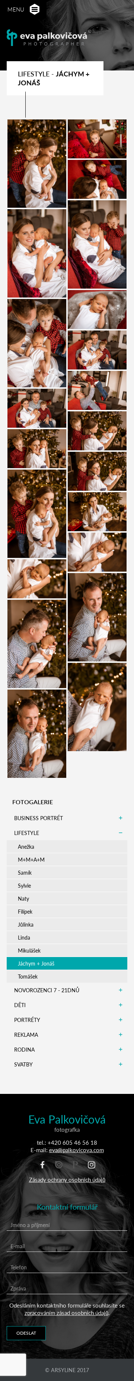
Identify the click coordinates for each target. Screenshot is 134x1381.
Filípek (25, 911)
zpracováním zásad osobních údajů (66, 1312)
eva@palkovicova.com (76, 1150)
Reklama (26, 1034)
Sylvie (24, 885)
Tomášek (28, 976)
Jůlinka (26, 924)
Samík (25, 872)
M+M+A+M (31, 859)
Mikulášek (29, 950)
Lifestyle (26, 832)
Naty (23, 898)
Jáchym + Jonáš (36, 963)
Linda (24, 937)
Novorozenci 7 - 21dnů (46, 990)
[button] (34, 9)
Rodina (24, 1049)
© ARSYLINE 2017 (67, 1370)
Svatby (23, 1064)
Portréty (27, 1019)
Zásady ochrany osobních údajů (67, 1179)
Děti (20, 1005)
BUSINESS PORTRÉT (38, 818)
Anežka (26, 846)
